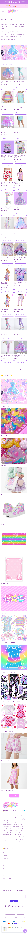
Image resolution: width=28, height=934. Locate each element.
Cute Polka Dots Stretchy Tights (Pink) (7, 356)
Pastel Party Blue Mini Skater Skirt (6, 82)
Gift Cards (5, 865)
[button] (3, 11)
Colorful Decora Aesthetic (8, 672)
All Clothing (4, 406)
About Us (5, 868)
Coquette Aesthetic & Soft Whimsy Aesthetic (13, 761)
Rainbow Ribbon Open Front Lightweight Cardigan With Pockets (19, 156)
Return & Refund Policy (8, 875)
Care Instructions (7, 878)
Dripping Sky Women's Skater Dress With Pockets (7, 283)
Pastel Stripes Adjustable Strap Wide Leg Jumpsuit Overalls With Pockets (7, 232)
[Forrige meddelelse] (2, 5)
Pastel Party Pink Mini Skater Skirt (6, 130)
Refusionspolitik (23, 926)
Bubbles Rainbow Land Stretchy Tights (7, 332)
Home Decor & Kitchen (7, 554)
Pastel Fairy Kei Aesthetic (8, 642)
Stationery (4, 583)
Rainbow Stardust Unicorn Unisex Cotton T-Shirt (19, 183)
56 (20, 369)
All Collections (6, 858)
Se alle (14, 795)
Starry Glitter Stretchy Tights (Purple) (19, 332)
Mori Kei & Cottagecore (7, 790)
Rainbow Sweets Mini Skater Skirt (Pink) (19, 356)
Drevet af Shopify (14, 926)
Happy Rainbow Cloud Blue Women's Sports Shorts (19, 130)
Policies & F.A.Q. (6, 872)
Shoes (2, 524)
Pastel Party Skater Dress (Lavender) (19, 207)
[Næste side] (24, 369)
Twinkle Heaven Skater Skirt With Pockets (19, 231)
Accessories (4, 465)
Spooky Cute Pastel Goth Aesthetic (10, 701)
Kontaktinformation (18, 931)
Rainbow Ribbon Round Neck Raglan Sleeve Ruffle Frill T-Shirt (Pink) (7, 106)
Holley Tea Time (8, 926)
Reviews (4, 885)
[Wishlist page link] (18, 11)
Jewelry (3, 435)
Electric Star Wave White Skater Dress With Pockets (7, 309)
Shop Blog (5, 862)
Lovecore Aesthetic (6, 731)
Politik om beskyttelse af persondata (11, 928)
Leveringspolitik (10, 931)
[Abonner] (23, 896)
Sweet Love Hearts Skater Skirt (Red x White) (7, 183)
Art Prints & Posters (6, 613)
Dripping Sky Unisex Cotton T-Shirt (20, 283)
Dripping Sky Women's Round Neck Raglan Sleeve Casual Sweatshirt (7, 156)
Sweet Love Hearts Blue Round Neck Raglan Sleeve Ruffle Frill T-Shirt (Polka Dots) (20, 106)
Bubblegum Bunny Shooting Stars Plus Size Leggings (19, 309)
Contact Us (5, 881)
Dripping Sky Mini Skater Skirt (20, 257)
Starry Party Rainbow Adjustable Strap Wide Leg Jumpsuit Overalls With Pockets (7, 207)
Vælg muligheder (7, 88)
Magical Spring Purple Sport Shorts (6, 258)
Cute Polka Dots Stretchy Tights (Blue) (20, 82)
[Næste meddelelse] (25, 5)
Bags (2, 495)
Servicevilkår (22, 928)
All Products (5, 855)
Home (4, 852)
